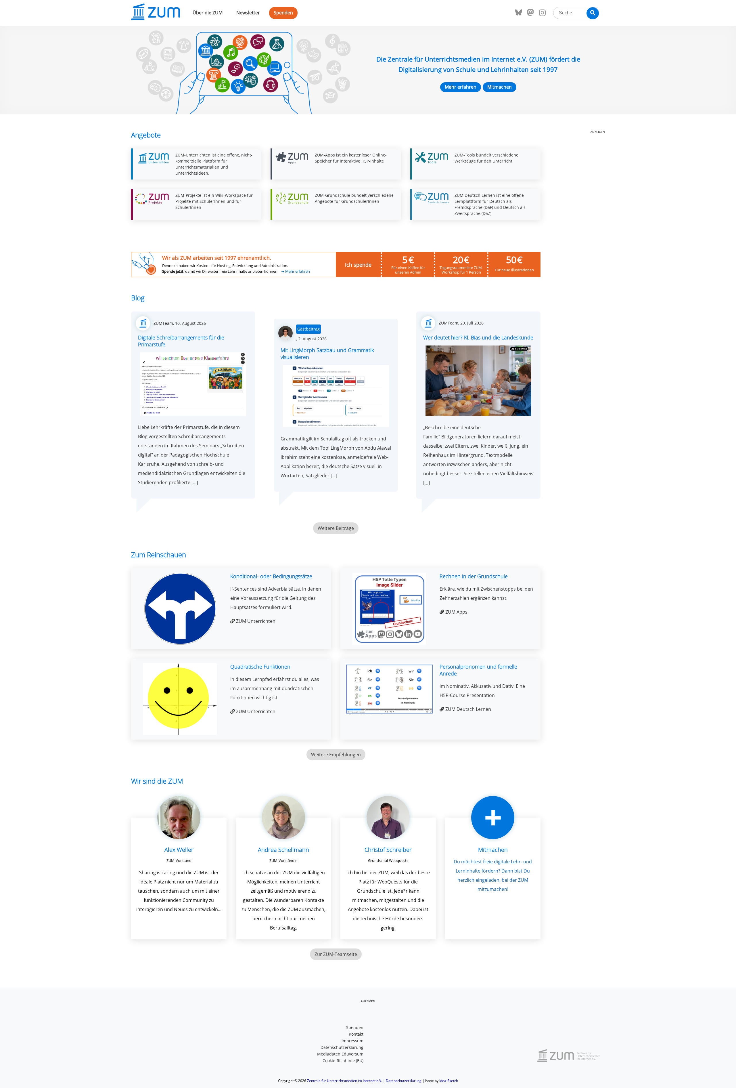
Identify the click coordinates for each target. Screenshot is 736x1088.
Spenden (283, 12)
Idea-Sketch (448, 1080)
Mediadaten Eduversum (340, 1054)
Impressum (352, 1040)
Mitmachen (499, 87)
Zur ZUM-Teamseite (336, 954)
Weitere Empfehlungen (336, 754)
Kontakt (356, 1034)
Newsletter (248, 12)
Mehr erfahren (460, 87)
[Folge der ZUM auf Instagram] (542, 13)
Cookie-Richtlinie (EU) (343, 1060)
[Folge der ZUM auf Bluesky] (518, 12)
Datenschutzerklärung (342, 1047)
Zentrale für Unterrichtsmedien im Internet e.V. (344, 1080)
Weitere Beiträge (336, 528)
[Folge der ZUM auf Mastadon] (530, 12)
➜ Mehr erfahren (295, 271)
